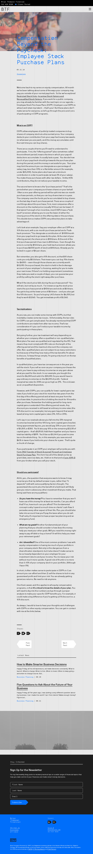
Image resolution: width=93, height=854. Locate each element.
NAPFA (30, 849)
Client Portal (24, 4)
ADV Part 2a (15, 827)
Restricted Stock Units (27, 96)
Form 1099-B (69, 458)
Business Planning (25, 677)
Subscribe (17, 802)
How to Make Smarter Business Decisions (42, 664)
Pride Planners (52, 849)
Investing (21, 74)
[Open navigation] (90, 9)
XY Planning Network (39, 849)
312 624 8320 (7, 4)
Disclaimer (14, 830)
